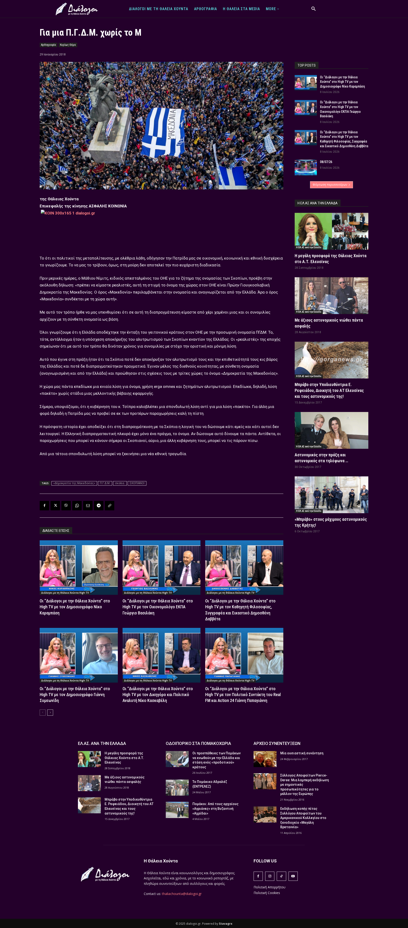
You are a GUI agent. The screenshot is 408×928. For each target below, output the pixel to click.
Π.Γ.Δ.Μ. (105, 483)
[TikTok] (281, 876)
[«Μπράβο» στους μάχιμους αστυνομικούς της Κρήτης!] (331, 494)
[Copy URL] (109, 505)
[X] (55, 505)
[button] (313, 9)
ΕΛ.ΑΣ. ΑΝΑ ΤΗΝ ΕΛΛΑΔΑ (102, 743)
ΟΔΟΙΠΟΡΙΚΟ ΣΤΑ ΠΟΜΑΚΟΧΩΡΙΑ (198, 743)
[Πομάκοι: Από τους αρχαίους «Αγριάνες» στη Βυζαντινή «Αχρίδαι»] (177, 810)
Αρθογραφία (48, 44)
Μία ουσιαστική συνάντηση (301, 753)
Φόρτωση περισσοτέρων (330, 185)
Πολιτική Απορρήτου (269, 887)
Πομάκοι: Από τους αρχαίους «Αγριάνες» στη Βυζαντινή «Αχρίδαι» (215, 808)
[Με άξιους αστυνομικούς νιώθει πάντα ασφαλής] (331, 295)
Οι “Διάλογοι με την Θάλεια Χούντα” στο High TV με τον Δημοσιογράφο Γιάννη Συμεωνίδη (75, 694)
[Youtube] (293, 876)
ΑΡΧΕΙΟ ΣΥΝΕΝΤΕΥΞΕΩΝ (277, 743)
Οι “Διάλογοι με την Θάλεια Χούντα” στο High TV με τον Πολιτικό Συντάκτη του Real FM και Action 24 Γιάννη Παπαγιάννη (243, 694)
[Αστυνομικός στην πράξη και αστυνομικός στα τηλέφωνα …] (331, 430)
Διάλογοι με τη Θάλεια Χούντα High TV (65, 592)
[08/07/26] (306, 167)
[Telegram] (98, 505)
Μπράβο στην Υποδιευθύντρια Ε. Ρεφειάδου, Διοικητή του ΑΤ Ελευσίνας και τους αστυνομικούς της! (329, 390)
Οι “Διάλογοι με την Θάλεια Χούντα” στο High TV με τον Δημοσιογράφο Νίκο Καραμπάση (75, 606)
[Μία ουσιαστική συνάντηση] (265, 759)
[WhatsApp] (77, 505)
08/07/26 (326, 162)
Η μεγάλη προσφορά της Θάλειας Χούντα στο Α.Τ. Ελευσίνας (124, 757)
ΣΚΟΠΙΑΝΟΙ (137, 483)
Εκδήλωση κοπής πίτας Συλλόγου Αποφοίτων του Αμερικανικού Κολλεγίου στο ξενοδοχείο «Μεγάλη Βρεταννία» (303, 818)
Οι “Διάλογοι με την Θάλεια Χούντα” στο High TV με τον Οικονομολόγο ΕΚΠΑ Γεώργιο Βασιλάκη (158, 606)
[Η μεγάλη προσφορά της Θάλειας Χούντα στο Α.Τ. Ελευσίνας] (331, 231)
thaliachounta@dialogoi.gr (182, 893)
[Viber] (66, 505)
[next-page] (50, 713)
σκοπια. (120, 483)
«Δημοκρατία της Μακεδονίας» (74, 483)
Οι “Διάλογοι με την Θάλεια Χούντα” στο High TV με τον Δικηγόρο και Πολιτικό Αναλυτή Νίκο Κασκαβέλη (158, 694)
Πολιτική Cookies (267, 892)
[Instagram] (269, 876)
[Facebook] (44, 505)
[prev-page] (43, 713)
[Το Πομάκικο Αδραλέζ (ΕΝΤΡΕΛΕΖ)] (177, 788)
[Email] (88, 505)
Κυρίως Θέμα (68, 44)
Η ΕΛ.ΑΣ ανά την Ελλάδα (308, 247)
